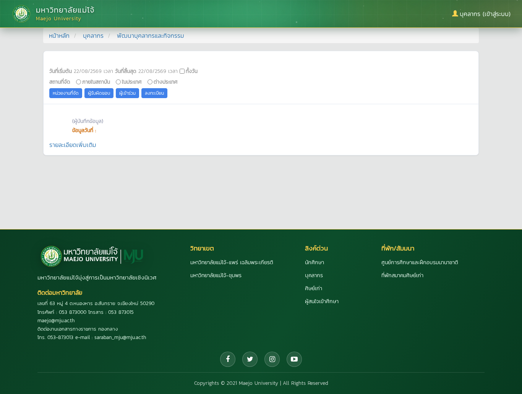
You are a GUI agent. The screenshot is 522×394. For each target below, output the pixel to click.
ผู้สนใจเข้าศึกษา (322, 301)
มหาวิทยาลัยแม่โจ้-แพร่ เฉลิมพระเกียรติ (231, 262)
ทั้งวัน (192, 71)
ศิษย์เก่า (313, 288)
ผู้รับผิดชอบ (99, 93)
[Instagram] (272, 359)
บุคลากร (93, 35)
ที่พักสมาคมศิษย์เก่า (402, 275)
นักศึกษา (314, 262)
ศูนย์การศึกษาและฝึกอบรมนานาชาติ (419, 262)
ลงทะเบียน (154, 93)
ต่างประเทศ (166, 82)
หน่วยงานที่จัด (66, 93)
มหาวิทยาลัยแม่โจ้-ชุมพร (216, 275)
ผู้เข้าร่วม (127, 93)
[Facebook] (227, 359)
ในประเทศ (132, 82)
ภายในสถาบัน (96, 82)
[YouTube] (294, 359)
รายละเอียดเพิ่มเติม (72, 144)
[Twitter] (250, 359)
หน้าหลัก (59, 35)
